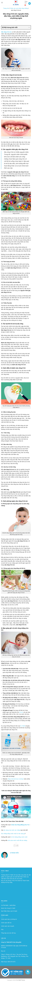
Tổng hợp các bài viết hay (8, 933)
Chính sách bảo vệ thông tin (9, 919)
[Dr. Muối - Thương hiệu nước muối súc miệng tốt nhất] (16, 2)
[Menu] (2, 2)
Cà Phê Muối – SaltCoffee (8, 905)
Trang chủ (6, 8)
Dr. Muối (22, 726)
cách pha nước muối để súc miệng (17, 840)
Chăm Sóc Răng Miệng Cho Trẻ (20, 824)
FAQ (2, 929)
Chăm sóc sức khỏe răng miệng (19, 8)
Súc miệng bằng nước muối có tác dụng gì (13, 833)
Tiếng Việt (26, 2)
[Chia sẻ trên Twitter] (17, 845)
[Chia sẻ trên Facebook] (14, 845)
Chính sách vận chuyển (7, 926)
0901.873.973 (11, 961)
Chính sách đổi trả (6, 922)
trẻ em (21, 712)
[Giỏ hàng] (29, 3)
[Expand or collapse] (29, 27)
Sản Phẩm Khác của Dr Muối (9, 911)
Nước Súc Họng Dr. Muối (8, 908)
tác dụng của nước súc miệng (12, 830)
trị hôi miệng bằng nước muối (19, 837)
